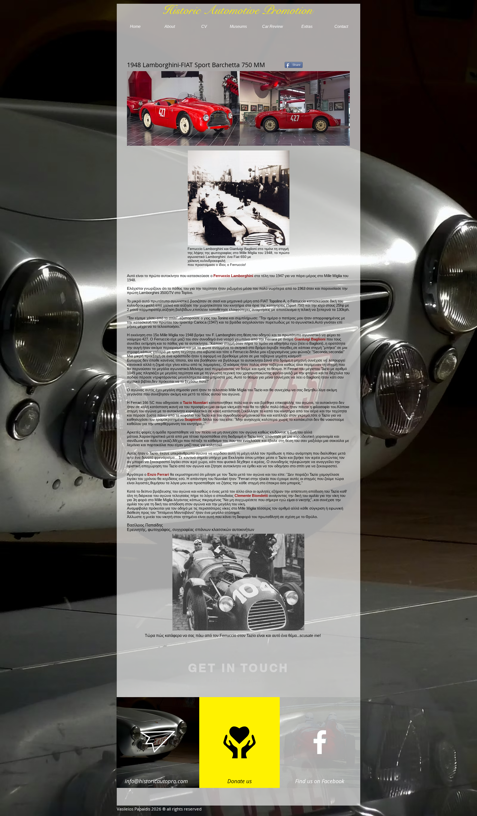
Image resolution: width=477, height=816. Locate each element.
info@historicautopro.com (156, 781)
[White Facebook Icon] (320, 742)
